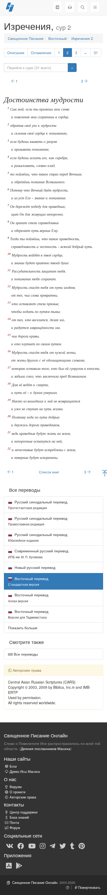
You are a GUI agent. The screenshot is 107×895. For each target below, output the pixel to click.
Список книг (49, 471)
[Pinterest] (81, 845)
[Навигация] (95, 7)
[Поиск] (82, 7)
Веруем (16, 786)
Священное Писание (26, 38)
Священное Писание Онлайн (34, 882)
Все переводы (25, 654)
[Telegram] (52, 845)
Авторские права (23, 797)
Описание (15, 52)
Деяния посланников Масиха (45, 748)
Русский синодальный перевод (37, 504)
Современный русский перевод (38, 553)
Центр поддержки (23, 812)
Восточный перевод (28, 597)
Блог (13, 766)
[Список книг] (57, 7)
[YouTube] (32, 845)
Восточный (57, 38)
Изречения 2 (82, 38)
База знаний (19, 817)
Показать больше (22, 627)
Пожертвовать (89, 887)
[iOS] (9, 865)
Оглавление (41, 52)
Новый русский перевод (34, 567)
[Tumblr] (72, 845)
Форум (15, 827)
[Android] (19, 865)
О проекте (17, 792)
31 (96, 52)
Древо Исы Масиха (25, 771)
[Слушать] (69, 7)
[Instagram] (42, 845)
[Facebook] (20, 845)
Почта (14, 822)
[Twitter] (62, 845)
